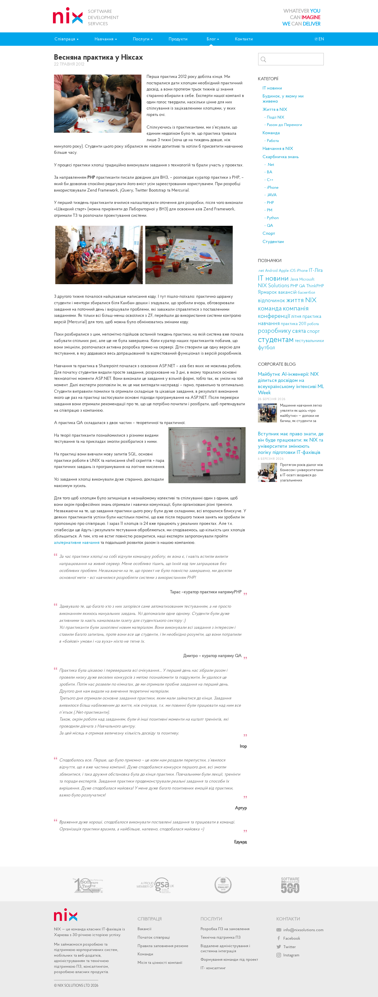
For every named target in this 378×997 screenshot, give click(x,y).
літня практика (306, 316)
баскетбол (306, 292)
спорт (313, 331)
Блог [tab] (211, 39)
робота (313, 323)
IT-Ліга (316, 270)
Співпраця (150, 919)
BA (269, 172)
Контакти (244, 39)
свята (299, 331)
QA (270, 225)
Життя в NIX (275, 109)
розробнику (274, 331)
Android (271, 270)
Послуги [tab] (141, 39)
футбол (266, 347)
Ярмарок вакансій (277, 292)
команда (270, 308)
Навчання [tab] (104, 39)
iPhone (272, 187)
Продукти (178, 39)
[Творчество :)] (189, 284)
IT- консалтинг (213, 967)
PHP (270, 202)
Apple (284, 270)
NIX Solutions (273, 285)
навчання (269, 323)
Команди (145, 953)
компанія (296, 307)
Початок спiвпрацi (154, 937)
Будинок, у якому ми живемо (283, 98)
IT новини (272, 88)
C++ (270, 179)
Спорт (269, 233)
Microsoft (306, 279)
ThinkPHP (315, 286)
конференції (274, 316)
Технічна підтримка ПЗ (221, 937)
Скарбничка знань (281, 156)
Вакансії (144, 928)
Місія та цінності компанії (160, 962)
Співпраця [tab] (65, 39)
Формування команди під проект (229, 959)
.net (261, 270)
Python (273, 217)
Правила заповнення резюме (163, 945)
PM (269, 210)
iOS (293, 270)
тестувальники (309, 340)
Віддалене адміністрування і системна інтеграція (225, 948)
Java (294, 279)
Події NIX (275, 117)
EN (321, 39)
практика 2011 (293, 323)
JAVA (272, 195)
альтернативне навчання (77, 542)
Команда (271, 132)
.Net (270, 164)
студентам (276, 339)
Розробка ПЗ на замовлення (225, 928)
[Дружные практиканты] (99, 284)
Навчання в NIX (278, 148)
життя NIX (301, 299)
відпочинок (271, 300)
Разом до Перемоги (284, 124)
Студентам (273, 241)
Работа (273, 140)
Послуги (211, 919)
